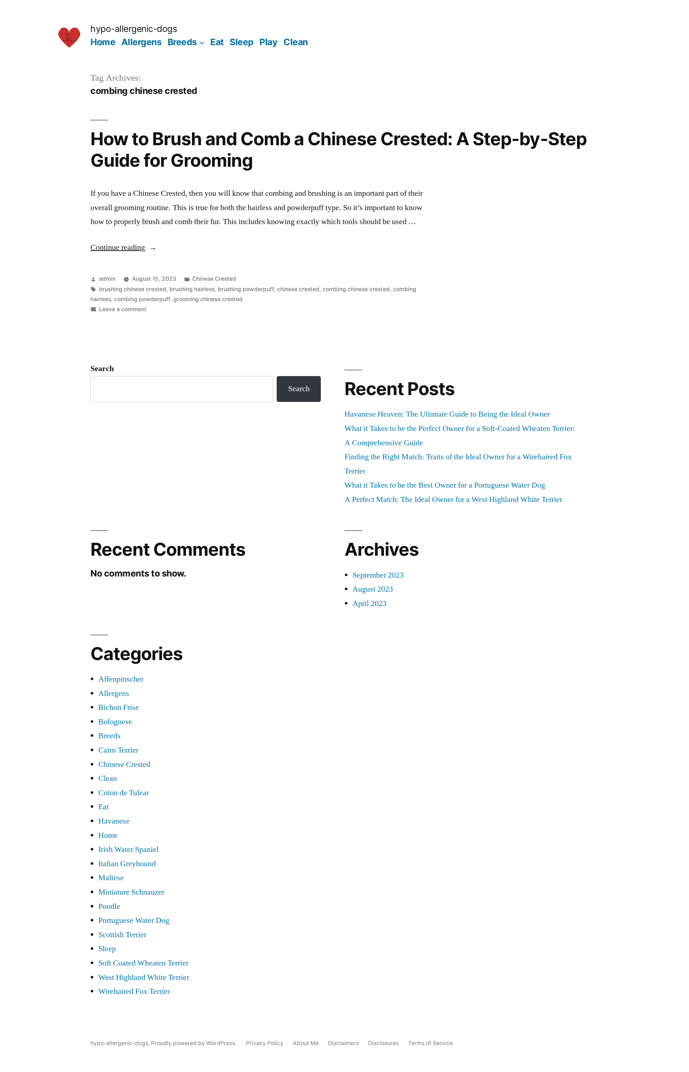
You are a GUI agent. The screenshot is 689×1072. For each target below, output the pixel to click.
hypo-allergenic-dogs (133, 28)
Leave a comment (122, 309)
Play (268, 42)
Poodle (109, 906)
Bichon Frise (118, 707)
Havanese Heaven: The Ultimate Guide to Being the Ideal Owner (447, 414)
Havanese (114, 821)
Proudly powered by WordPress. (194, 1043)
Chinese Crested (214, 278)
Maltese (111, 878)
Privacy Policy (264, 1043)
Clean (295, 42)
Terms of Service (430, 1043)
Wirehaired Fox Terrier (134, 991)
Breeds (182, 42)
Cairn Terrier (118, 750)
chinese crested (298, 289)
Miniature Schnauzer (131, 892)
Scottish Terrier (122, 935)
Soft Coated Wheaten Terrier (143, 963)
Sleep (242, 42)
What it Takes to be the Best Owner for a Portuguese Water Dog (444, 485)
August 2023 (372, 589)
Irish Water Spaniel (128, 849)
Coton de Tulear (123, 793)
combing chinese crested (356, 289)
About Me (306, 1043)
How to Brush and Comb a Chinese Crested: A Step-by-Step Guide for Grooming (338, 149)
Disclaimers (343, 1043)
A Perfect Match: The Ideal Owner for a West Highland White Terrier (453, 499)
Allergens (141, 42)
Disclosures (383, 1043)
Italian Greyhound (127, 864)
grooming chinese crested (208, 299)
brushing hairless (192, 289)
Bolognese (115, 722)
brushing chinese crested (132, 289)
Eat (217, 42)
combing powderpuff (142, 299)
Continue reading (123, 247)
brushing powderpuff (246, 289)
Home (102, 42)
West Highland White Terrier (143, 977)
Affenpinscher (121, 679)
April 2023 (369, 603)
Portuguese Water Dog (133, 920)
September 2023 (378, 575)
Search (102, 369)
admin (107, 278)
